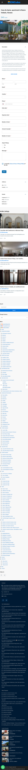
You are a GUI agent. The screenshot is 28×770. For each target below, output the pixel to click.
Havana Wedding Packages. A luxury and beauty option (14, 723)
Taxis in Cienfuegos (6, 508)
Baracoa (4, 409)
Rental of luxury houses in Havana (9, 432)
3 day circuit (4, 561)
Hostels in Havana (6, 359)
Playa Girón (4, 383)
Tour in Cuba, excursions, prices (9, 717)
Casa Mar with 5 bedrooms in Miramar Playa (11, 230)
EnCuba (4, 596)
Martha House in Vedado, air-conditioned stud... (12, 286)
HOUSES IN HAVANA (5, 331)
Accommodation (4, 465)
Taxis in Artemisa (5, 499)
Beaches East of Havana (7, 370)
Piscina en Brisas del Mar (8, 710)
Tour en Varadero (5, 477)
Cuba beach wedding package (8, 544)
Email (3, 87)
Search (14, 310)
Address (4, 182)
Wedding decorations (6, 540)
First (3, 84)
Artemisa (4, 396)
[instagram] (4, 575)
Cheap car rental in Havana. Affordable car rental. (12, 529)
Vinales (3, 400)
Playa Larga (4, 385)
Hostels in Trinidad (6, 364)
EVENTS (3, 531)
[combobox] (14, 97)
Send (4, 171)
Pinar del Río (4, 395)
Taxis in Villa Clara (6, 505)
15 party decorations (6, 549)
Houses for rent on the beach (8, 380)
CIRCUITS (3, 479)
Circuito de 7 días (5, 484)
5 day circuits (5, 563)
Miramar (4, 335)
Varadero (4, 381)
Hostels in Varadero (6, 363)
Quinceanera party (6, 548)
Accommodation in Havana (7, 469)
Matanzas (4, 398)
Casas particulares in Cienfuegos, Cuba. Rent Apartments (14, 668)
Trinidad (4, 402)
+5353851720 (6, 591)
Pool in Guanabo (5, 441)
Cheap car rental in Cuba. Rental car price (10, 527)
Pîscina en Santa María (7, 456)
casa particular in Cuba (13, 586)
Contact (3, 557)
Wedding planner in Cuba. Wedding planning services (13, 724)
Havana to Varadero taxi (7, 494)
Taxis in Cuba (5, 488)
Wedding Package (6, 538)
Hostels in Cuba (5, 357)
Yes (5, 145)
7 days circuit (5, 564)
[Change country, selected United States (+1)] (3, 104)
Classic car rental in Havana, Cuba (9, 522)
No (4, 147)
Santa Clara (4, 415)
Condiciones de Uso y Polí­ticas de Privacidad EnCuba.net (13, 768)
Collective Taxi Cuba (6, 490)
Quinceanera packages (7, 551)
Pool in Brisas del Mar (6, 439)
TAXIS (2, 486)
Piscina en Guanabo (7, 712)
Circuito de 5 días (5, 483)
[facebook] (1, 575)
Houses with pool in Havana (8, 435)
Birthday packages (6, 555)
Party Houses (5, 444)
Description (4, 47)
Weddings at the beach (7, 537)
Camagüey (4, 406)
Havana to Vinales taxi (6, 498)
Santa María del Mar (6, 376)
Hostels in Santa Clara (6, 366)
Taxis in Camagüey (6, 510)
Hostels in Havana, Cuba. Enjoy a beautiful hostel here (14, 625)
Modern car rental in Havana (8, 525)
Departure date (6, 115)
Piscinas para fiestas (7, 714)
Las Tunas (4, 418)
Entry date (4, 108)
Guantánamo (5, 426)
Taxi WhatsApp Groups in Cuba (8, 518)
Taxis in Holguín (5, 514)
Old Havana (4, 348)
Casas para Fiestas (6, 463)
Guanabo (4, 372)
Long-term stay (4, 446)
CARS (2, 519)
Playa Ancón (4, 389)
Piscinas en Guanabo (6, 460)
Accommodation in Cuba (7, 467)
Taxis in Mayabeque (6, 501)
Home (2, 329)
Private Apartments (6, 344)
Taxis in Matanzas (6, 503)
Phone (4, 101)
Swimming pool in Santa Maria (8, 437)
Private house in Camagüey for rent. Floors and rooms (14, 663)
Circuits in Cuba (6, 716)
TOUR (2, 471)
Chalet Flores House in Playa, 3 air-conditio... (12, 258)
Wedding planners (6, 533)
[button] (3, 767)
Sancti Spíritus (5, 411)
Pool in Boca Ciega (6, 433)
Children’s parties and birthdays (8, 553)
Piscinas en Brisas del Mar (7, 458)
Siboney (4, 338)
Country (4, 94)
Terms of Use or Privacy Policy (17, 163)
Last (15, 84)
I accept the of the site (14, 164)
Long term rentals (6, 353)
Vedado (3, 340)
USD (2, 317)
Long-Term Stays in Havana (7, 450)
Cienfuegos (4, 404)
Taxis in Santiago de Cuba (7, 516)
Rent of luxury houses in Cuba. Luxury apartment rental (14, 701)
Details (3, 194)
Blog (2, 566)
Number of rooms (6, 136)
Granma (4, 417)
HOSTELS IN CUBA (5, 355)
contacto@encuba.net (7, 594)
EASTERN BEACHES (5, 368)
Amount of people (6, 129)
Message (4, 150)
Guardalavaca (5, 422)
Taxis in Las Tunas (6, 512)
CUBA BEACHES (4, 378)
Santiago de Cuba (6, 424)
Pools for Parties (5, 443)
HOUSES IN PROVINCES (6, 392)
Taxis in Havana (5, 492)
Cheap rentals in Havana (7, 351)
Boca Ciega (4, 374)
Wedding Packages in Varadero (8, 546)
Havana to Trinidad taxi (7, 496)
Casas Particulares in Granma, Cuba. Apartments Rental (14, 670)
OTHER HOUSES (4, 428)
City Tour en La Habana (7, 473)
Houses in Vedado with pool (8, 342)
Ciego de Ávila (5, 407)
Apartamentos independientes (8, 349)
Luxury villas (4, 430)
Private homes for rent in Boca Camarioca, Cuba (12, 391)
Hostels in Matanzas (6, 361)
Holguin (3, 420)
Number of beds (6, 122)
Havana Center (5, 346)
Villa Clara (4, 413)
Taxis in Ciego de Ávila (6, 507)
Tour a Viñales (5, 475)
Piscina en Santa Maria (7, 708)
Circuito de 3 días (5, 481)
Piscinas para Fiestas (6, 461)
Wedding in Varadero (6, 535)
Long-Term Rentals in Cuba (7, 448)
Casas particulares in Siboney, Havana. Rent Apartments (14, 613)
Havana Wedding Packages (7, 542)
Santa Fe (4, 337)
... (13, 235)
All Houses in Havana (6, 333)
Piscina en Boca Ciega (6, 454)
